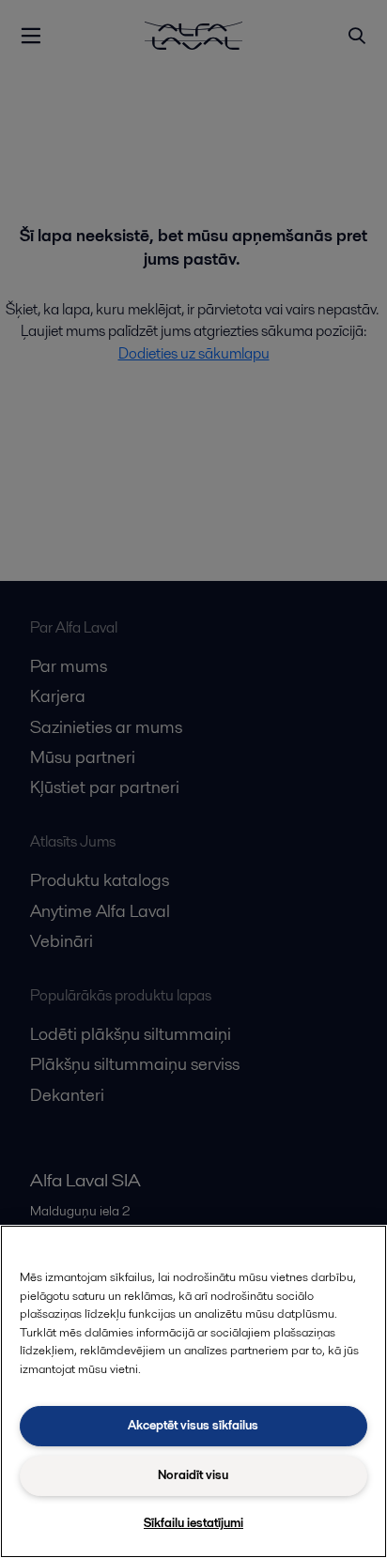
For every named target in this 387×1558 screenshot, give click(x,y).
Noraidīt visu (193, 1475)
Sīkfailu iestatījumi (193, 1523)
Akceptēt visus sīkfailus (193, 1425)
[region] (193, 1391)
